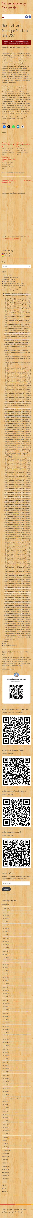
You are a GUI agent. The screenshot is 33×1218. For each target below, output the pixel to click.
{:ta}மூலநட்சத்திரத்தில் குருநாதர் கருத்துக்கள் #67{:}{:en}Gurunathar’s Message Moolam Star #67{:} (18, 574)
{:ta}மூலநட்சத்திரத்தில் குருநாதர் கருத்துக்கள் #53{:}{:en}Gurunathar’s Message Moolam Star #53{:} (18, 519)
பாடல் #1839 (6, 1033)
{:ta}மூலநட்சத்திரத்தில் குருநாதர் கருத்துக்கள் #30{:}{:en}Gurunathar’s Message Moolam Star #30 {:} (18, 426)
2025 (6, 1156)
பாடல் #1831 (6, 1059)
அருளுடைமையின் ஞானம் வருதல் (11, 1098)
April (6, 1143)
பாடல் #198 (6, 997)
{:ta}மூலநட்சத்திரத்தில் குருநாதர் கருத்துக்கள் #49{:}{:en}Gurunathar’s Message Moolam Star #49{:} (18, 503)
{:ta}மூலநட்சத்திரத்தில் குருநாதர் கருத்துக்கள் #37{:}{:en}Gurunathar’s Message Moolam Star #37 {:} (17, 455)
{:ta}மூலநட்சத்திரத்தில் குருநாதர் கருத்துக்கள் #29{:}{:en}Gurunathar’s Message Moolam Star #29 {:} (18, 422)
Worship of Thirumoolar (10, 277)
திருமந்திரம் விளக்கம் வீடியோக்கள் (12, 283)
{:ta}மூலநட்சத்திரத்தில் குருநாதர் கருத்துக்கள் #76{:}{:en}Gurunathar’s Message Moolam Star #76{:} (18, 608)
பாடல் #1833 (6, 1052)
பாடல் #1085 (6, 928)
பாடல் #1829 (6, 1065)
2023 (6, 1163)
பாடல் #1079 (6, 948)
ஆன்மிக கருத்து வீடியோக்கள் (11, 288)
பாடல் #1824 (6, 1082)
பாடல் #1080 (6, 944)
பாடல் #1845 (6, 1003)
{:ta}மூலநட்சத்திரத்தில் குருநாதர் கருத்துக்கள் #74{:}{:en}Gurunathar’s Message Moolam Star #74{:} (18, 600)
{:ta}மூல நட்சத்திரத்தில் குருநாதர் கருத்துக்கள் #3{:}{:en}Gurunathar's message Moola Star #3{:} (18, 308)
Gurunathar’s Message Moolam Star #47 (8, 144)
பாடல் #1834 (6, 1049)
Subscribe (6, 889)
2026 (6, 904)
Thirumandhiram (8, 281)
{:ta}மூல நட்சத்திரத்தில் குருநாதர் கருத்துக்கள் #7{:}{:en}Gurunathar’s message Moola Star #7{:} (18, 323)
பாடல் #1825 (6, 1078)
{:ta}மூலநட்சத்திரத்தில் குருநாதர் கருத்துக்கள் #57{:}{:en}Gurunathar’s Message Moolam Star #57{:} (18, 535)
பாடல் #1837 (6, 1039)
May (6, 1140)
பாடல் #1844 (6, 1006)
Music (5, 643)
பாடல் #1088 (6, 918)
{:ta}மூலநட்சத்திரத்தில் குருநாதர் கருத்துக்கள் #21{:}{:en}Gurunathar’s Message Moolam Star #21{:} (18, 389)
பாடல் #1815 (6, 1114)
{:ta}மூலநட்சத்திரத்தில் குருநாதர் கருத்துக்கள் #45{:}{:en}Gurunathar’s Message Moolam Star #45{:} (18, 487)
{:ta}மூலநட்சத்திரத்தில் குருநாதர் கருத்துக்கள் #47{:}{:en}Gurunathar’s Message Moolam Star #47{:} (18, 495)
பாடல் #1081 (6, 941)
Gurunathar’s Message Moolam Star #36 (8, 181)
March (6, 1147)
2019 (6, 1175)
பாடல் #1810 (6, 1130)
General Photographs (9, 645)
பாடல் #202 (6, 984)
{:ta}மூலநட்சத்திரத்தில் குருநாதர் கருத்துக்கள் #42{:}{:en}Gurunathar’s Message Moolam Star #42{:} (18, 475)
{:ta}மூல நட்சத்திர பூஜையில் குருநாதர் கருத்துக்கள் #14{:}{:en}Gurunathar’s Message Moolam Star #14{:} (17, 358)
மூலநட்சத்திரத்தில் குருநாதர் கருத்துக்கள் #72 (16, 593)
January (7, 1153)
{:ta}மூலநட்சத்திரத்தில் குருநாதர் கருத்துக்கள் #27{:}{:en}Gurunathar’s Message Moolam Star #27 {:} (18, 414)
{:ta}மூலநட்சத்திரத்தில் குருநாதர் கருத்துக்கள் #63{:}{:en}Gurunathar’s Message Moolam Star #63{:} (18, 559)
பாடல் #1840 (6, 1029)
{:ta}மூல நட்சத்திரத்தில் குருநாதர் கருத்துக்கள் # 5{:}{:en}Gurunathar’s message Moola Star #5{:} (17, 315)
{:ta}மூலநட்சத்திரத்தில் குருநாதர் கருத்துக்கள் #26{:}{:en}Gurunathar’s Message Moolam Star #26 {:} (18, 410)
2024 (5, 1160)
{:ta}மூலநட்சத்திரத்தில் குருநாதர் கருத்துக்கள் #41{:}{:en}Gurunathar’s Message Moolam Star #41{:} (18, 472)
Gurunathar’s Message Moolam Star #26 (8, 159)
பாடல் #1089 (6, 915)
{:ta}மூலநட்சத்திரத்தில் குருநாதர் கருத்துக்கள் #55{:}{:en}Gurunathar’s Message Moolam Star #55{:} (18, 527)
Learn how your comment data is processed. (15, 237)
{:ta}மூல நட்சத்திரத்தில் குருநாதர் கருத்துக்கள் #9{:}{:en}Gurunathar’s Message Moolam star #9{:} (18, 331)
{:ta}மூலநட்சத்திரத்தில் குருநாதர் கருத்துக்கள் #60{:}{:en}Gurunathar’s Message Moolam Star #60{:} (18, 547)
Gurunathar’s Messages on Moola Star (15, 295)
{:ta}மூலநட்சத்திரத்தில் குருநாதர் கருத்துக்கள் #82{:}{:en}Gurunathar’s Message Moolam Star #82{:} (18, 632)
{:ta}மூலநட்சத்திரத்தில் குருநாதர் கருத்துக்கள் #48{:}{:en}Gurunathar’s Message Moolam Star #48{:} (18, 499)
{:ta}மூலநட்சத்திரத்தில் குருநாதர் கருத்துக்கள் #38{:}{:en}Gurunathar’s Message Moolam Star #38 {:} (18, 460)
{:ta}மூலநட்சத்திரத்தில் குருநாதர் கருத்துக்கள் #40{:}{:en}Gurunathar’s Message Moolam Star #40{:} (18, 468)
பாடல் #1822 (6, 1088)
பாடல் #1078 (6, 951)
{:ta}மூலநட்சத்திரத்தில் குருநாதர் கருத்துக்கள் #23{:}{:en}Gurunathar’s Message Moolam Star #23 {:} (18, 396)
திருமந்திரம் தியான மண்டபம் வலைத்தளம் (12, 712)
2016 (5, 1185)
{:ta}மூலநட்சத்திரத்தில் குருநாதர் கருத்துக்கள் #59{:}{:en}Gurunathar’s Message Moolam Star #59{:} (18, 543)
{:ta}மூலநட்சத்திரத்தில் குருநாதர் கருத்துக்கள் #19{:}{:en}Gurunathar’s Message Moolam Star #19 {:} (18, 381)
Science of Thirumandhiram (11, 639)
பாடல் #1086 (6, 925)
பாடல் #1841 (6, 1026)
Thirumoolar (7, 275)
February (7, 1150)
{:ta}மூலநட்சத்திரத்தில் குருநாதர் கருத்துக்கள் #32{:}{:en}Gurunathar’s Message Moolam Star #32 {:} (18, 434)
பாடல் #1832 (6, 1055)
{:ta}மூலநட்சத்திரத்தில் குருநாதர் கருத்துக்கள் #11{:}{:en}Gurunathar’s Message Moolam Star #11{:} (18, 341)
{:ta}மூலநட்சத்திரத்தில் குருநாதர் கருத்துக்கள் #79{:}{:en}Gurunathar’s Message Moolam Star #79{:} (18, 620)
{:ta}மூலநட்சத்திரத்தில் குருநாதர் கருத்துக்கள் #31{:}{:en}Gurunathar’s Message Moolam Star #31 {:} (18, 430)
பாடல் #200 (6, 990)
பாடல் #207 (6, 967)
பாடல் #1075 (6, 961)
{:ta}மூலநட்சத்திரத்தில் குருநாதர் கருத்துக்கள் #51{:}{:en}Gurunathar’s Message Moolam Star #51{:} (18, 511)
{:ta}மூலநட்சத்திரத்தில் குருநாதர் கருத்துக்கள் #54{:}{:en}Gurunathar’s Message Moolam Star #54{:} (18, 523)
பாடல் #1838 (6, 1036)
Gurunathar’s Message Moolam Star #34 (23, 144)
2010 (5, 1188)
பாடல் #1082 (6, 938)
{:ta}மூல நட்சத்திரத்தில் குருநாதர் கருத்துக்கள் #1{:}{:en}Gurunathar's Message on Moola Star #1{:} (18, 300)
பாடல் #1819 (6, 1101)
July (6, 1137)
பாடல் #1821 (6, 1091)
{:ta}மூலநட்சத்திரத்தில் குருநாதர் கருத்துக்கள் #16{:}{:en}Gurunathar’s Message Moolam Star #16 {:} (18, 369)
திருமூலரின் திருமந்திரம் (7, 753)
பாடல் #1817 (6, 1108)
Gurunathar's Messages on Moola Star (19, 43)
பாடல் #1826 (6, 1075)
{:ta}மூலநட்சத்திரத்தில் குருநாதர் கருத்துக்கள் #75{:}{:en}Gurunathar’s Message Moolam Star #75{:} (18, 604)
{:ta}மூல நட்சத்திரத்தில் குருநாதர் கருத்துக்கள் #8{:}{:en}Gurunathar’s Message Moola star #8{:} (18, 327)
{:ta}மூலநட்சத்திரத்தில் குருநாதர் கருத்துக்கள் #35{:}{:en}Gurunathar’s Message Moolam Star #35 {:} (18, 446)
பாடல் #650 (27, 180)
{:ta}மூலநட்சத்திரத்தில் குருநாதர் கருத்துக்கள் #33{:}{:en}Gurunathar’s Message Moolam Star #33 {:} (18, 438)
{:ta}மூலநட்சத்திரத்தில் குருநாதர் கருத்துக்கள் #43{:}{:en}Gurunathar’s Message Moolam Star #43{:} (18, 479)
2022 (6, 1166)
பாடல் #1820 (6, 1095)
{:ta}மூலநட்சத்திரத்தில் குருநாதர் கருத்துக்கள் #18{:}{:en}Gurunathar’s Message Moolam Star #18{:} (18, 377)
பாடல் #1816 (6, 1111)
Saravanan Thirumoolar (15, 41)
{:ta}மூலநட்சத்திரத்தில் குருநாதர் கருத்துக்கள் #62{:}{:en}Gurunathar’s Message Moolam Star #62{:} (18, 555)
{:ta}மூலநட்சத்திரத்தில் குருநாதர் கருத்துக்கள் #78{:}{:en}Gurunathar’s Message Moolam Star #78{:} (18, 616)
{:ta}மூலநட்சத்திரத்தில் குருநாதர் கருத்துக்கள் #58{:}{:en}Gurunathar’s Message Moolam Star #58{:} (18, 539)
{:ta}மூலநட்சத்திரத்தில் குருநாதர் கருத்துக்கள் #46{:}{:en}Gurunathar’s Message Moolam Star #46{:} (18, 491)
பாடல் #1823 (6, 1085)
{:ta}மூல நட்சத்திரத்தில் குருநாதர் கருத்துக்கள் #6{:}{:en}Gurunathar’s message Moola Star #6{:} (18, 319)
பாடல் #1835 (6, 1046)
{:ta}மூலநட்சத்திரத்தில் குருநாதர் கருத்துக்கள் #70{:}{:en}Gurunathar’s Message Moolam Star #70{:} (18, 586)
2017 (5, 1182)
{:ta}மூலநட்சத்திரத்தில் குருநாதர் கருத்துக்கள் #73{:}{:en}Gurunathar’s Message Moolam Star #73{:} (18, 596)
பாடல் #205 (6, 974)
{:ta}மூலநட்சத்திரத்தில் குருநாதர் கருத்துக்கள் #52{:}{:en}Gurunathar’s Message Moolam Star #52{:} (18, 515)
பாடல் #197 (6, 1000)
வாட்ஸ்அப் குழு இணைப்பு (8, 669)
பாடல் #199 (6, 993)
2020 (6, 1172)
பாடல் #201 (6, 987)
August (7, 908)
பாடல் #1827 (6, 1072)
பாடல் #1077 (6, 954)
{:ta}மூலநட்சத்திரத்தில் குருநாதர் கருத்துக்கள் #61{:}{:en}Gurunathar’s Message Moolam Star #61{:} (18, 551)
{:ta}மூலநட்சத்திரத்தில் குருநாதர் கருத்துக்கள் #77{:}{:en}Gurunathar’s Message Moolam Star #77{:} (18, 612)
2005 (5, 1191)
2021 (6, 1169)
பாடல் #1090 (6, 912)
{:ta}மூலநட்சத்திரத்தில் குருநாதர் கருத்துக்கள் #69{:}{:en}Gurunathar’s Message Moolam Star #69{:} (18, 582)
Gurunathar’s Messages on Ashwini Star (15, 293)
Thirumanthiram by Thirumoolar (14, 5)
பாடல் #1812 (6, 1124)
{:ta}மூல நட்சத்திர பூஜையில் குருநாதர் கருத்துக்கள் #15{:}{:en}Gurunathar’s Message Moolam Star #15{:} (17, 364)
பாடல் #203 (6, 980)
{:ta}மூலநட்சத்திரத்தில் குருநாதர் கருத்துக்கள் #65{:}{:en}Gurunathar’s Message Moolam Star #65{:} (18, 567)
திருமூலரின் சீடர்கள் (8, 279)
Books (5, 641)
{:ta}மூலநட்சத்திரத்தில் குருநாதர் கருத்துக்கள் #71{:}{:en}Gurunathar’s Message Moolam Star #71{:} (18, 590)
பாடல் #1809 (6, 1134)
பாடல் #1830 (6, 1062)
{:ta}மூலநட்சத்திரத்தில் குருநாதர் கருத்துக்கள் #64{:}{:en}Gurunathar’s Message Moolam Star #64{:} (18, 563)
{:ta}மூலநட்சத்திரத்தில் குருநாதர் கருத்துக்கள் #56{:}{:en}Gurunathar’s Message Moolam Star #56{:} (18, 531)
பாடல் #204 (6, 977)
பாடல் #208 (6, 964)
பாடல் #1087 (6, 922)
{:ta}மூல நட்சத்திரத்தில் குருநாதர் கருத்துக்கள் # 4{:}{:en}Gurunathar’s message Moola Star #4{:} (17, 312)
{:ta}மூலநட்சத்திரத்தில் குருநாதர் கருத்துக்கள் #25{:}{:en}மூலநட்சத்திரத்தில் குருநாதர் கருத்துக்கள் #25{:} (18, 405)
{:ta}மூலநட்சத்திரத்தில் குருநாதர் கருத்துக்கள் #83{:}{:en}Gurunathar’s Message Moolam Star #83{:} (18, 636)
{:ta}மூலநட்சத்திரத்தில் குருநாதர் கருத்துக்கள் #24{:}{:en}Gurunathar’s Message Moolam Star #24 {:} (18, 400)
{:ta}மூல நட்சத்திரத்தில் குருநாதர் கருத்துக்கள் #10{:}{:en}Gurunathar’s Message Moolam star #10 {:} (17, 336)
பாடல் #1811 (6, 1127)
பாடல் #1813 (6, 1121)
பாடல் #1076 (6, 958)
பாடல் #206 (6, 971)
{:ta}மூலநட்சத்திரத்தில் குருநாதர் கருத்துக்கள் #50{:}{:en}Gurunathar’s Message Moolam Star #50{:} (18, 507)
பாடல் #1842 (6, 1023)
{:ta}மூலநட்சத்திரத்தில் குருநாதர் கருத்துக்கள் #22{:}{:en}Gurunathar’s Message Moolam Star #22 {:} (18, 393)
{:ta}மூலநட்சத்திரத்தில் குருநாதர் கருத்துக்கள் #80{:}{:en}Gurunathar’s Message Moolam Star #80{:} (18, 624)
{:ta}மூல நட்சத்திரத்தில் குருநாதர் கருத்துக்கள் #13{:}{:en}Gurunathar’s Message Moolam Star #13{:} (17, 352)
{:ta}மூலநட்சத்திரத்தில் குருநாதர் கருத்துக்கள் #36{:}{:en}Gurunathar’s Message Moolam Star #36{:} (18, 450)
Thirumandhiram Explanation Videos (13, 285)
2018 (6, 1179)
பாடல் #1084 (6, 931)
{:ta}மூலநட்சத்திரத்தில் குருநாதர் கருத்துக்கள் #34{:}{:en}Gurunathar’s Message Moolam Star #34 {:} (18, 442)
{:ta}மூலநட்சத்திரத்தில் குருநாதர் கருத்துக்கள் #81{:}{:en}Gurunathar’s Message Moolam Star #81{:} (18, 628)
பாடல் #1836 (6, 1042)
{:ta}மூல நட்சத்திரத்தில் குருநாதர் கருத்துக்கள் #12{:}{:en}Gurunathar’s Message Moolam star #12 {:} (17, 346)
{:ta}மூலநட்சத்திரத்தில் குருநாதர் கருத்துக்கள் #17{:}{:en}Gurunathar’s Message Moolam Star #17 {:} (18, 373)
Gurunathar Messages (9, 290)
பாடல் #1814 (6, 1117)
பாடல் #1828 (6, 1068)
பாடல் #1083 (6, 935)
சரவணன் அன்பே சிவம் (7, 794)
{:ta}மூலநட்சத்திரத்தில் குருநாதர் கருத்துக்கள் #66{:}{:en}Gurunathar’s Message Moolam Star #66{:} (18, 570)
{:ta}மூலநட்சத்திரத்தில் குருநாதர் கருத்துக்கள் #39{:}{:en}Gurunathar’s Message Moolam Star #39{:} (18, 464)
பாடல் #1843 (6, 1016)
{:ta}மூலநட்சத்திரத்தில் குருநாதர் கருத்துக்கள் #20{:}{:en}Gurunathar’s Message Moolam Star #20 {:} (18, 385)
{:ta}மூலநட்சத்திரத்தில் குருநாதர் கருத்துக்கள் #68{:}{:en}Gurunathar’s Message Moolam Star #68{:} (18, 578)
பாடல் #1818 (6, 1104)
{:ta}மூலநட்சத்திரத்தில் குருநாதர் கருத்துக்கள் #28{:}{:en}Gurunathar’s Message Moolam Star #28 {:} (18, 418)
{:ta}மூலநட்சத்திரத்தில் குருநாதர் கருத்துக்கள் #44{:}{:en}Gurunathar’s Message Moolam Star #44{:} (18, 483)
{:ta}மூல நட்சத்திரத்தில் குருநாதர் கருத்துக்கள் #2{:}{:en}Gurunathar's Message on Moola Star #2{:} (18, 304)
